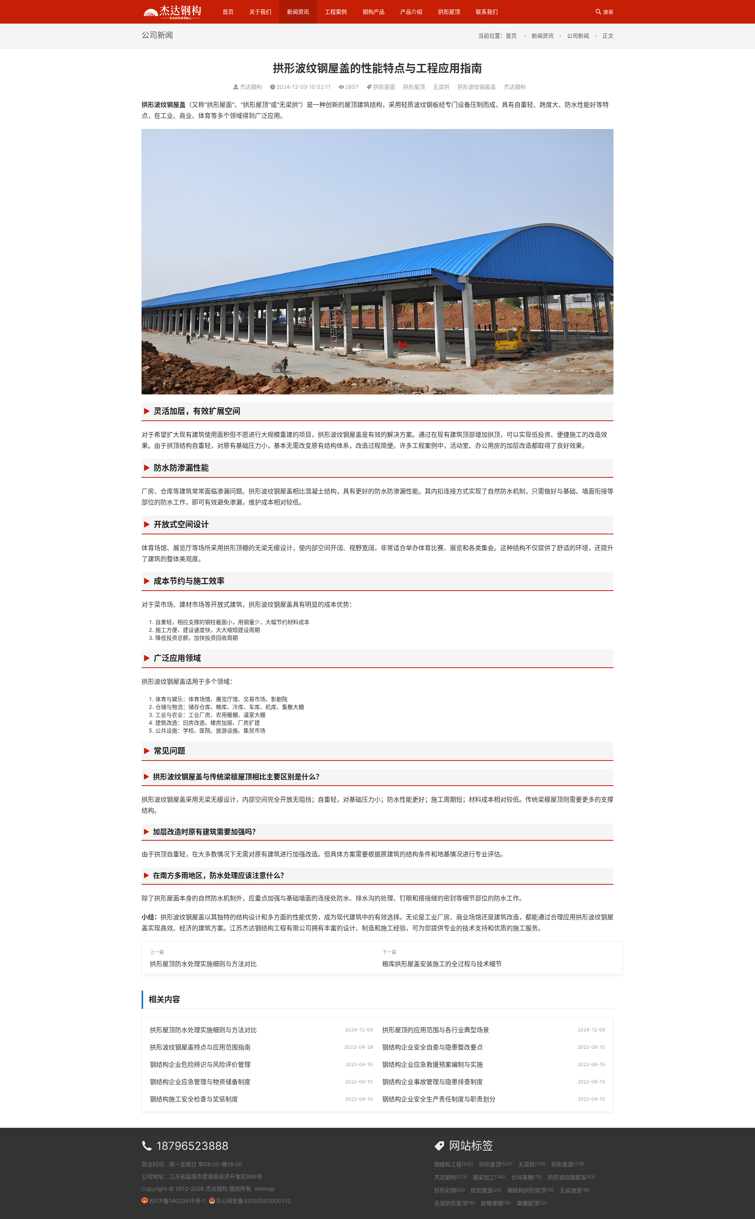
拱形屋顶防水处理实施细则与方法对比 (203, 964)
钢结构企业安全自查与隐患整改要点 (432, 1047)
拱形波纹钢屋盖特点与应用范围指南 (200, 1047)
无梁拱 (441, 86)
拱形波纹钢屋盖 (476, 86)
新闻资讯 (298, 11)
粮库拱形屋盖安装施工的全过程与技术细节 (442, 964)
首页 (228, 11)
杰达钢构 (515, 86)
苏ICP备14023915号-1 (177, 1200)
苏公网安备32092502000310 (253, 1200)
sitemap (264, 1188)
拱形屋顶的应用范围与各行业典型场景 (435, 1030)
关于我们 (260, 11)
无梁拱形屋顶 (454, 1203)
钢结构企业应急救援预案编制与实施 (432, 1064)
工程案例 (336, 11)
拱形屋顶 (449, 11)
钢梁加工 (489, 1177)
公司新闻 (578, 35)
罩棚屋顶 (532, 1203)
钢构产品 (374, 11)
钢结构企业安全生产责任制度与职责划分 (438, 1099)
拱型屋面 (486, 1190)
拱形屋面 (384, 86)
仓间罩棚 (526, 1177)
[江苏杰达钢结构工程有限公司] (172, 11)
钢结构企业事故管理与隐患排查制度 (432, 1082)
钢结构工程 (453, 1164)
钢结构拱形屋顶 (530, 1190)
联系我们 (487, 11)
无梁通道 (574, 1190)
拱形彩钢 (449, 1190)
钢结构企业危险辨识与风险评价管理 (200, 1064)
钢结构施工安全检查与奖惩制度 (194, 1099)
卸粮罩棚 (496, 1203)
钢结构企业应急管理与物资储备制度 (200, 1082)
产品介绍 (411, 11)
